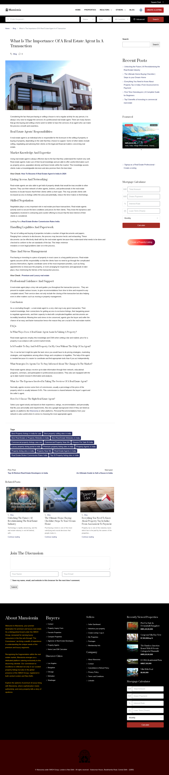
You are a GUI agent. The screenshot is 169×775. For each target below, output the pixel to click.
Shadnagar (51, 680)
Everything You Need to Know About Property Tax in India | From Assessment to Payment (96, 521)
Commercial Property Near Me (57, 442)
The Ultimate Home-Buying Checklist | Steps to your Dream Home (60, 521)
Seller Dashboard (94, 624)
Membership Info (94, 645)
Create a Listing (154, 10)
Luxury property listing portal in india (26, 447)
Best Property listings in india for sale (26, 433)
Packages (91, 641)
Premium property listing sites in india (58, 447)
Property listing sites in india (23, 451)
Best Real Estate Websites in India (66, 438)
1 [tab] (142, 150)
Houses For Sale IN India (83, 442)
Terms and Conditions (96, 676)
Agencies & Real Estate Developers (60, 641)
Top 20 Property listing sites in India (64, 455)
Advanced (140, 19)
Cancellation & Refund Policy (98, 668)
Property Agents (53, 645)
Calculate (141, 225)
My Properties (93, 637)
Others (119, 10)
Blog (132, 10)
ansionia (35, 411)
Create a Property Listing (141, 242)
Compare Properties (55, 637)
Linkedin (91, 681)
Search (156, 19)
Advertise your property (96, 629)
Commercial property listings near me (27, 442)
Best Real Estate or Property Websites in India (30, 438)
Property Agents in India (86, 447)
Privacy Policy (93, 672)
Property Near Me (44, 451)
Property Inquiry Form (55, 628)
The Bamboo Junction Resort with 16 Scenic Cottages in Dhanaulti (150, 648)
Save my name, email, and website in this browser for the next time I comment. (46, 580)
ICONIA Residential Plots (151, 660)
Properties (90, 10)
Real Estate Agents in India (65, 451)
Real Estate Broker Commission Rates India (29, 455)
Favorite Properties (54, 632)
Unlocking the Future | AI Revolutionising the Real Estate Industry (23, 521)
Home (78, 10)
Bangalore (51, 668)
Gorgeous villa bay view (151, 635)
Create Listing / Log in (96, 633)
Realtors (104, 10)
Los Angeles (52, 663)
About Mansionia (94, 659)
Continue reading (14, 537)
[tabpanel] (141, 135)
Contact (50, 624)
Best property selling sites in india (57, 433)
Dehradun (51, 676)
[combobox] (88, 19)
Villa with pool (147, 669)
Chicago (51, 672)
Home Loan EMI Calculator (57, 649)
